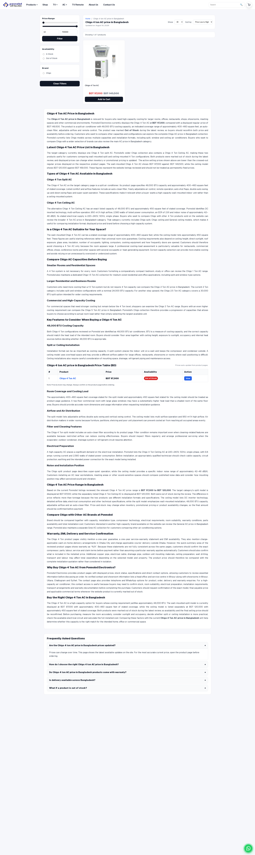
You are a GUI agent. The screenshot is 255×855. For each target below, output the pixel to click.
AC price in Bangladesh (130, 141)
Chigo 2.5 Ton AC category (177, 290)
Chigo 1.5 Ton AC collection (96, 275)
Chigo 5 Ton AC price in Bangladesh (103, 310)
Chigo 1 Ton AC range (197, 271)
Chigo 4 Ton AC (68, 378)
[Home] (12, 4)
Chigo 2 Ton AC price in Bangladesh (172, 287)
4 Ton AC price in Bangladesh (82, 219)
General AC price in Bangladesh (192, 524)
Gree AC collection (97, 527)
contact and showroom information (113, 576)
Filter (60, 38)
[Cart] (249, 5)
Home (87, 18)
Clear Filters (59, 83)
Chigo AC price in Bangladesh (182, 134)
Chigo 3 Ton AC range (169, 306)
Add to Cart (104, 99)
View (188, 378)
